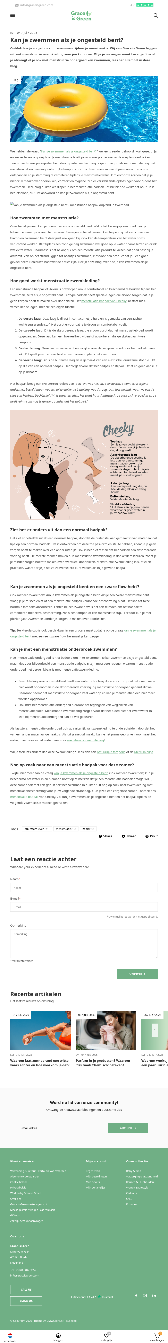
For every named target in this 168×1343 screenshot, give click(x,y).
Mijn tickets (93, 1182)
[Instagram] (145, 1295)
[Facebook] (136, 1295)
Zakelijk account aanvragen (26, 1221)
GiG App (15, 1215)
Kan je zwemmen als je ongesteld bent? (69, 151)
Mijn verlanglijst (95, 1187)
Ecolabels (131, 1204)
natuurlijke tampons (111, 752)
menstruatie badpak (24, 797)
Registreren (93, 1171)
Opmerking (18, 925)
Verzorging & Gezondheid (142, 1176)
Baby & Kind (133, 1171)
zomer (88, 829)
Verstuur (137, 974)
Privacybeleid (18, 1187)
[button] (13, 15)
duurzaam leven (37, 829)
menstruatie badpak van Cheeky (103, 301)
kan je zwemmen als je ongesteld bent (81, 773)
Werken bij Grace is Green (25, 1193)
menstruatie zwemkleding (85, 740)
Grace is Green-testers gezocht (28, 1204)
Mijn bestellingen (96, 1176)
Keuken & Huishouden (140, 1182)
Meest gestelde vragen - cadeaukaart (32, 1210)
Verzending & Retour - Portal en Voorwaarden (38, 1171)
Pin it (154, 836)
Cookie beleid (18, 1182)
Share (107, 836)
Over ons (15, 1199)
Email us (26, 1301)
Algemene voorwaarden (25, 1176)
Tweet (131, 836)
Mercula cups (143, 752)
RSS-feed (71, 1321)
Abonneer (128, 1128)
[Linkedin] (154, 1295)
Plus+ (60, 1321)
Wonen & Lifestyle (137, 1187)
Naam (15, 879)
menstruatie (66, 829)
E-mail (15, 898)
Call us (26, 1289)
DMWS (51, 1321)
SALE (129, 1199)
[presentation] (155, 1030)
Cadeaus (131, 1193)
